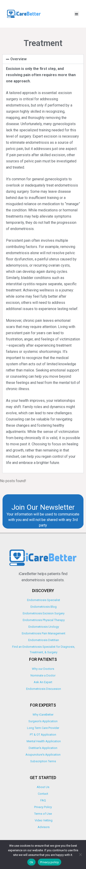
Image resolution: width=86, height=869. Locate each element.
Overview (18, 59)
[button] (76, 14)
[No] (80, 854)
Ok (31, 862)
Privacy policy (49, 862)
